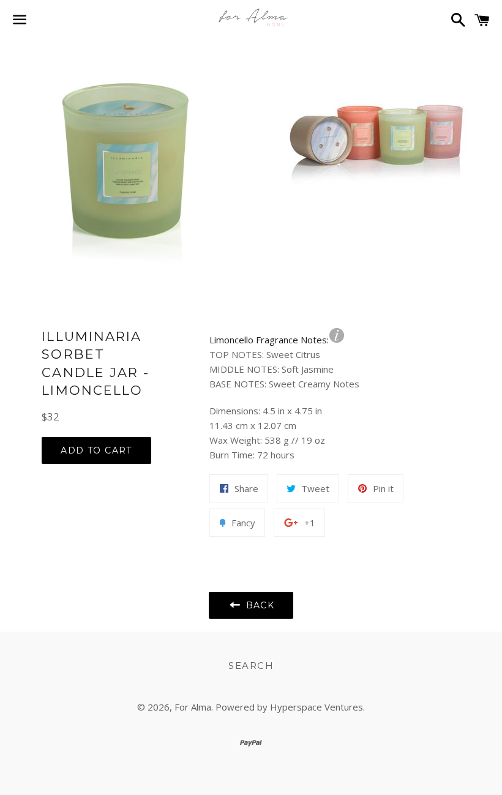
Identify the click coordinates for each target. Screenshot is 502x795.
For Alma (192, 707)
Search (251, 665)
